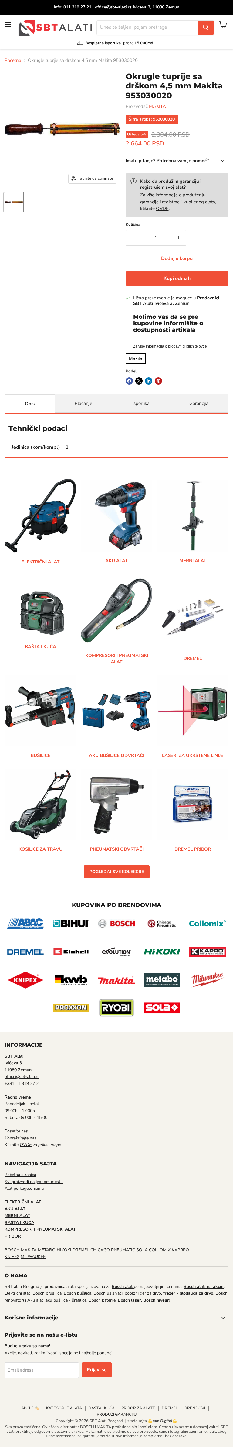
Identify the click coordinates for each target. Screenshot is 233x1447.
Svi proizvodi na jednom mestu (34, 1182)
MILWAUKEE (33, 1256)
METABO (47, 1250)
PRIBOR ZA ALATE (138, 1408)
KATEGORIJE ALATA (64, 1408)
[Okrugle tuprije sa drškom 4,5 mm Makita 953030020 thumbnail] (13, 202)
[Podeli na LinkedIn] (148, 381)
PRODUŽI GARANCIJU (117, 1414)
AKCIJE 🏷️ (30, 1408)
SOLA (142, 1250)
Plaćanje (83, 403)
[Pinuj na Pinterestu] (158, 381)
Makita (135, 358)
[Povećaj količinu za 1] (178, 238)
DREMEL (81, 1250)
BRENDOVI (194, 1408)
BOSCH (12, 1250)
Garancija (198, 403)
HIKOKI (64, 1250)
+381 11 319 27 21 (23, 1083)
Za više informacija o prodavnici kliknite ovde (170, 346)
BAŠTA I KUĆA (102, 1408)
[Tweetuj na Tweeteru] (139, 381)
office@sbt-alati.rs (22, 1076)
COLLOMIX (160, 1250)
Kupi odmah (177, 278)
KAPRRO (180, 1250)
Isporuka (141, 403)
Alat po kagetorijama (24, 1188)
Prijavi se (97, 1369)
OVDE (162, 208)
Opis (30, 404)
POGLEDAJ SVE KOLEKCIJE (116, 872)
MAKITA (157, 106)
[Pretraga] (206, 28)
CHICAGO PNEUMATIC (112, 1250)
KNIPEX (12, 1256)
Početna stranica (20, 1175)
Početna (13, 60)
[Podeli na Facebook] (129, 381)
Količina (133, 224)
